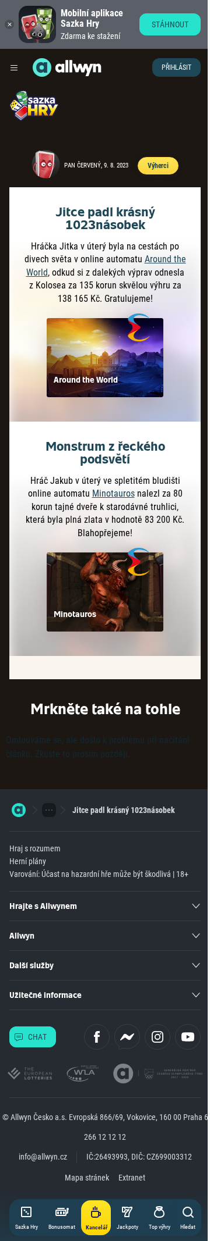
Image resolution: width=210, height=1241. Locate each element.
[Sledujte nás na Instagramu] (157, 1037)
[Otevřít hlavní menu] (14, 67)
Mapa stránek (87, 1177)
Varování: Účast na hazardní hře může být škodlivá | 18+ (98, 874)
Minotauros (113, 493)
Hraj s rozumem (35, 848)
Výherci (158, 166)
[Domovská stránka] (18, 810)
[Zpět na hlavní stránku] (42, 67)
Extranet (131, 1177)
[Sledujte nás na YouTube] (188, 1037)
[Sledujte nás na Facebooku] (97, 1037)
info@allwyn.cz (43, 1156)
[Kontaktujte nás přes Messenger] (127, 1037)
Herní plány (27, 861)
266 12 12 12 (105, 1137)
